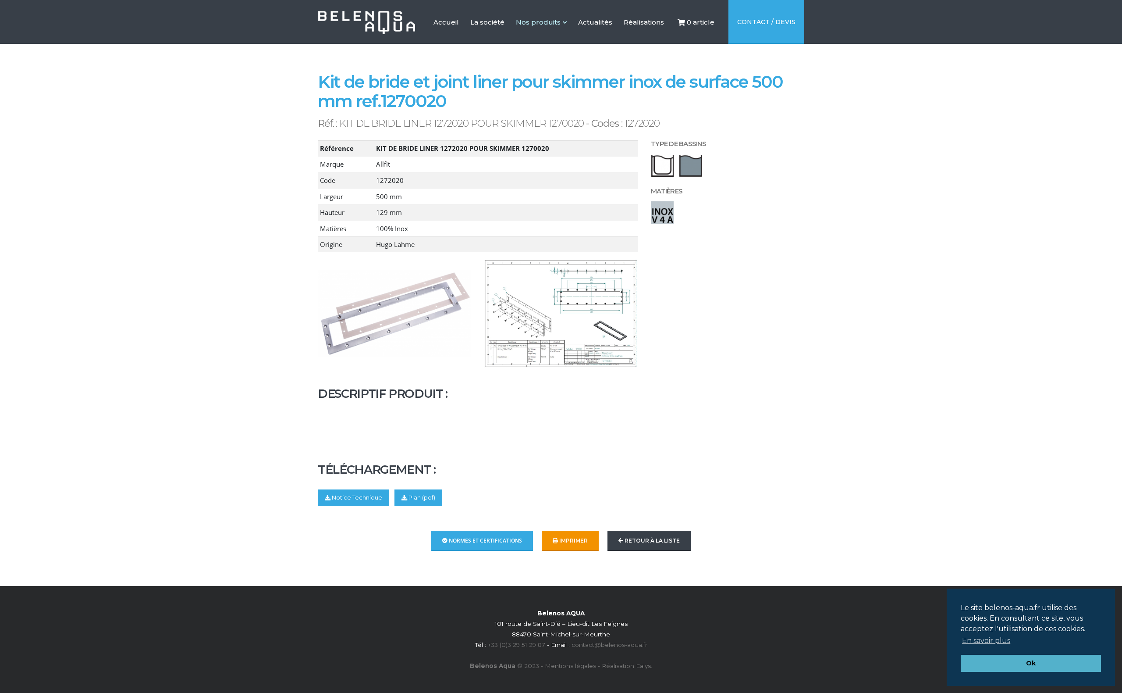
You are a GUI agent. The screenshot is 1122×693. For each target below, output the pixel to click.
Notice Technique (356, 497)
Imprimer (573, 540)
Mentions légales (570, 665)
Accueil (446, 40)
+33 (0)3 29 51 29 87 (516, 644)
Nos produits (538, 22)
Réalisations (644, 40)
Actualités (595, 40)
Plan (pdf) (421, 497)
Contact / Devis (766, 22)
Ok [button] (1031, 663)
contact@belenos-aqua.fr (609, 644)
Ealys (643, 665)
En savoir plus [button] (986, 640)
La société (487, 40)
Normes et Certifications (484, 540)
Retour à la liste (651, 540)
